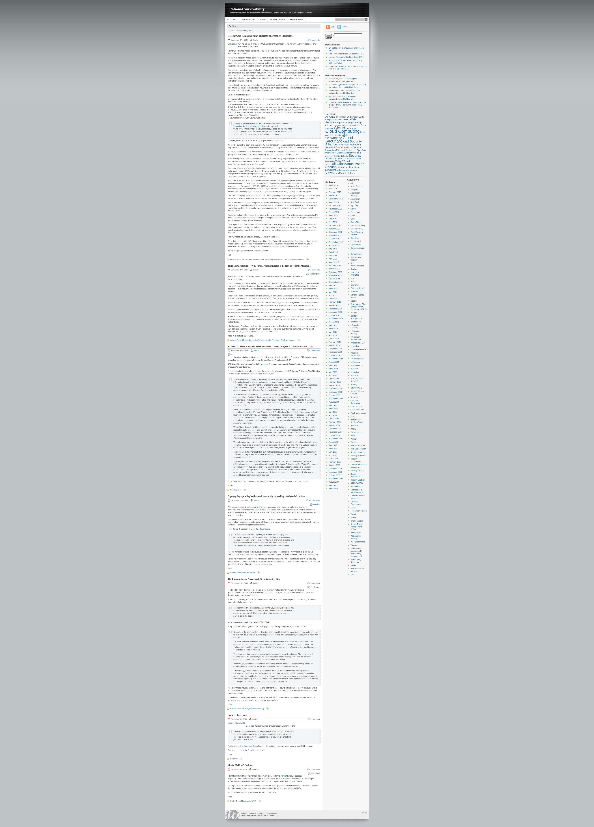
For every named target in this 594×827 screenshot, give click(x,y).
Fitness (262, 19)
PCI (352, 416)
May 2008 (333, 412)
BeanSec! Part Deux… (238, 715)
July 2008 (333, 405)
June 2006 (333, 489)
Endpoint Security (358, 288)
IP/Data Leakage (358, 359)
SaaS (340, 156)
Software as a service (335, 158)
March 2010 (334, 339)
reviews (264, 599)
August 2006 (334, 482)
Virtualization (335, 164)
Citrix (353, 219)
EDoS (353, 282)
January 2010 (334, 345)
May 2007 (333, 452)
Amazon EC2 (345, 117)
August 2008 (334, 402)
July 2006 (333, 485)
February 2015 (335, 192)
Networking (355, 397)
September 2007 (336, 439)
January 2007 (334, 465)
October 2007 (334, 435)
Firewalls (354, 292)
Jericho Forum (357, 365)
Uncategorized (235, 490)
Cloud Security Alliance (343, 143)
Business (351, 125)
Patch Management (256, 259)
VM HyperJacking (358, 542)
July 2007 (333, 445)
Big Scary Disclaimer (278, 19)
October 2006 (334, 475)
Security (355, 155)
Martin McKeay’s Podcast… (241, 765)
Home (228, 19)
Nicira (349, 150)
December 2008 (335, 389)
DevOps (354, 269)
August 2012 (334, 245)
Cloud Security (339, 139)
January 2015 (334, 195)
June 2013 (333, 215)
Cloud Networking (337, 136)
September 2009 (336, 359)
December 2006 (335, 469)
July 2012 (333, 249)
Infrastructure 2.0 (358, 343)
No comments (314, 500)
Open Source (330, 153)
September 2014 (336, 199)
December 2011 (335, 272)
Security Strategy (358, 480)
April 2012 (333, 259)
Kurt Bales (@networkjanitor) (341, 85)
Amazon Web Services (340, 121)
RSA (335, 156)
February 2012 (335, 265)
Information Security (256, 340)
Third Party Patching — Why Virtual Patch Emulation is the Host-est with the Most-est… (269, 265)
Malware (354, 369)
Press (353, 435)
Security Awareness (359, 452)
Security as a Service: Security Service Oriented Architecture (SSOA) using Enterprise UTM (270, 346)
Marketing (355, 372)
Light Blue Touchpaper (260, 529)
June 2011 (333, 289)
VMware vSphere (346, 173)
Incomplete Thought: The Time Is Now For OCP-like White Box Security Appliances (347, 105)
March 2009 (334, 379)
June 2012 (333, 252)
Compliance (356, 241)
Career (353, 209)
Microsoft (341, 150)
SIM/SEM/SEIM (357, 483)
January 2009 (334, 385)
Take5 (353, 508)
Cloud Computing (342, 131)
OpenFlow (361, 150)
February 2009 (335, 382)
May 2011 (333, 292)
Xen (352, 575)
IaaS (347, 145)
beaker (256, 40)
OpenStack (342, 153)
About (235, 19)
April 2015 (333, 189)
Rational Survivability (247, 9)
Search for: (329, 35)
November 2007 (335, 432)
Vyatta (353, 565)
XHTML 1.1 (265, 816)
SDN (345, 156)
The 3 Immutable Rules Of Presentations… (346, 54)
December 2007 (335, 429)
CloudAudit (355, 238)
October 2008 (334, 395)
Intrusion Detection (358, 349)
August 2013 (334, 212)
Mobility (354, 385)
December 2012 (335, 232)
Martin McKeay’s (287, 776)
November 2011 (335, 275)
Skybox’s (231, 331)
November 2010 (335, 312)
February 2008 (335, 422)
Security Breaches (358, 456)
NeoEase (252, 816)
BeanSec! (234, 759)
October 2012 (334, 239)
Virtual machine (345, 167)
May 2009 (333, 372)
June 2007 (333, 449)
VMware (331, 172)
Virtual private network (347, 170)
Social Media (356, 487)
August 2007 (334, 442)
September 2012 (336, 242)
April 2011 (333, 295)
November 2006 (335, 472)
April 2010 (333, 335)
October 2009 (334, 355)
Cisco (357, 125)
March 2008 (334, 419)
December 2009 (335, 349)
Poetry (353, 429)
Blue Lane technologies (287, 296)
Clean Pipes (356, 222)
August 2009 (334, 362)
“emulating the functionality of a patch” (249, 126)
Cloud (339, 127)
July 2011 (333, 285)
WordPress (232, 814)
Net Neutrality (356, 388)
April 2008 (333, 415)
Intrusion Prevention (272, 340)
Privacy (354, 439)
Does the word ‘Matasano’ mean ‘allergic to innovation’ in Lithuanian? (260, 36)
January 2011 (334, 305)
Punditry (354, 442)
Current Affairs (356, 254)
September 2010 (336, 319)
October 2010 (334, 315)
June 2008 (333, 409)
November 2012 (335, 235)
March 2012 (334, 262)
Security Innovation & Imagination (242, 573)
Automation (355, 199)
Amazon (333, 116)
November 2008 (335, 392)
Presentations (356, 432)
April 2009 (333, 375)
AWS (345, 125)
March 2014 (334, 202)
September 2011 (336, 282)
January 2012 (334, 269)
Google (341, 145)
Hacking (354, 313)
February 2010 (335, 342)
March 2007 (334, 459)
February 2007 (335, 462)
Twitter (344, 27)
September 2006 (336, 479)
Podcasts (354, 426)
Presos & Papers (296, 19)
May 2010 (333, 332)
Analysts (354, 190)
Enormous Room (250, 746)
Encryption (355, 285)
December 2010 (335, 309)
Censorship (355, 212)
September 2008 (336, 399)
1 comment (315, 719)
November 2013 (335, 209)
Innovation (330, 150)
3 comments (315, 270)
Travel (353, 514)
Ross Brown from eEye (237, 319)
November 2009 (335, 352)
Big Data (354, 206)
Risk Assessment (358, 446)
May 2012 (333, 255)
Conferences (356, 245)
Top (365, 812)
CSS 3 (275, 816)
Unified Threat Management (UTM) (243, 801)
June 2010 (333, 329)
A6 (326, 116)
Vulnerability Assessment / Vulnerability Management (284, 259)
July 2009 (333, 365)
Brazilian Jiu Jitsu (248, 19)
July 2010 (333, 325)
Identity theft (356, 322)
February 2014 (335, 205)
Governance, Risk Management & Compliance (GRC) (359, 306)
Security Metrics (357, 471)
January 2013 (334, 229)
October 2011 (334, 279)
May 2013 (333, 219)
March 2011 (334, 299)
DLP (352, 278)
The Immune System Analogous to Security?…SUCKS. (254, 579)
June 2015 (333, 185)
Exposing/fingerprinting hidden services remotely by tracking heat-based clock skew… (268, 496)
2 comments (315, 40)
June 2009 (333, 369)
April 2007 (333, 455)
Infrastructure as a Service (347, 147)
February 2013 (335, 225)
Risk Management (358, 449)
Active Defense (357, 186)
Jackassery (355, 362)
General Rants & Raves (239, 259)
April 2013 (333, 222)
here (288, 51)
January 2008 (334, 425)
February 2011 (335, 302)
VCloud (346, 161)
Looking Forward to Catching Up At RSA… (346, 57)
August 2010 (334, 322)
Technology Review (359, 511)
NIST (354, 150)
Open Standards (357, 410)
